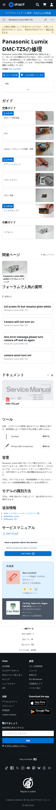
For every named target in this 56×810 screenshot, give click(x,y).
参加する (33, 675)
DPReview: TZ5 (10, 519)
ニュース (33, 670)
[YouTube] (28, 768)
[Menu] (4, 4)
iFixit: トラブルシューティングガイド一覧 (21, 513)
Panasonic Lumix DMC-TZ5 (21, 19)
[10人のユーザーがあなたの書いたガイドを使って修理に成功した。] (36, 589)
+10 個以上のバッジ (30, 593)
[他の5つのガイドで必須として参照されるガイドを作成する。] (25, 589)
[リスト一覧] (48, 374)
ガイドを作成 (12, 75)
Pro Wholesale (35, 679)
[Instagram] (22, 768)
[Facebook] (12, 768)
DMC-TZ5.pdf (12, 533)
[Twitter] (17, 768)
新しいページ (48, 254)
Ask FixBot (26, 553)
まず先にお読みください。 (16, 745)
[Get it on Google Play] (40, 711)
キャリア (6, 679)
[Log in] (51, 4)
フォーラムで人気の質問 (22, 286)
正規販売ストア (35, 683)
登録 (28, 740)
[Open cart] (44, 4)
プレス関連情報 (35, 666)
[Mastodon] (33, 768)
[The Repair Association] (49, 768)
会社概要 (6, 666)
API (3, 688)
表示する (46, 436)
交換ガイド (9, 108)
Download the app (39, 696)
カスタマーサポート (10, 670)
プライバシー (8, 706)
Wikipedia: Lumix (11, 516)
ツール (7, 419)
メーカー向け (35, 688)
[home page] (17, 4)
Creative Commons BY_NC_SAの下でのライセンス (28, 800)
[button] (37, 4)
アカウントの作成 (42, 12)
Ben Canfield (15, 69)
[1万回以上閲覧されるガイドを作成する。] (30, 589)
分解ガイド (9, 222)
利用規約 (6, 710)
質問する (8, 295)
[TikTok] (6, 768)
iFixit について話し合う (12, 675)
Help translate (25, 759)
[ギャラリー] (52, 374)
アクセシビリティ (9, 701)
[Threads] (44, 768)
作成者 (10, 566)
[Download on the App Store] (38, 703)
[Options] (4, 19)
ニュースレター (8, 683)
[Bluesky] (39, 768)
